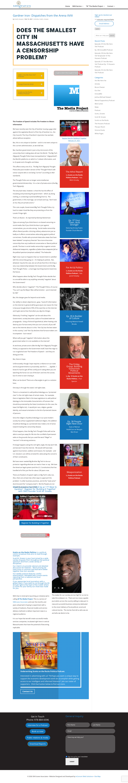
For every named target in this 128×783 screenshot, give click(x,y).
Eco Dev (97, 90)
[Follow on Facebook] (54, 587)
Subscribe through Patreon (68, 73)
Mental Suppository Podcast (105, 100)
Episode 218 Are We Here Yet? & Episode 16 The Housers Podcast (104, 55)
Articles (36, 19)
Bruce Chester (100, 87)
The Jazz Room (100, 127)
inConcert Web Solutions (84, 776)
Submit (97, 29)
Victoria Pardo (100, 130)
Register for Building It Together (35, 523)
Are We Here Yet (100, 81)
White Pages (99, 134)
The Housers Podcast (102, 124)
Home (67, 6)
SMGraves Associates (20, 602)
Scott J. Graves (44, 19)
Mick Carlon (99, 104)
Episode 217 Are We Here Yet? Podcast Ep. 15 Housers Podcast (105, 64)
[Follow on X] (58, 587)
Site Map (97, 776)
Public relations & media (37, 737)
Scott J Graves (19, 19)
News (97, 107)
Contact (110, 6)
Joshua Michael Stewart (103, 97)
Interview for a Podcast (38, 725)
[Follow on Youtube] (62, 587)
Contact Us (27, 691)
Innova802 (98, 94)
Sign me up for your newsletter (78, 757)
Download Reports (38, 744)
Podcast (97, 110)
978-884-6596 (41, 719)
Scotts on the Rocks (102, 120)
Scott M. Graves (100, 117)
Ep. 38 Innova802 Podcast (104, 50)
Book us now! (37, 731)
